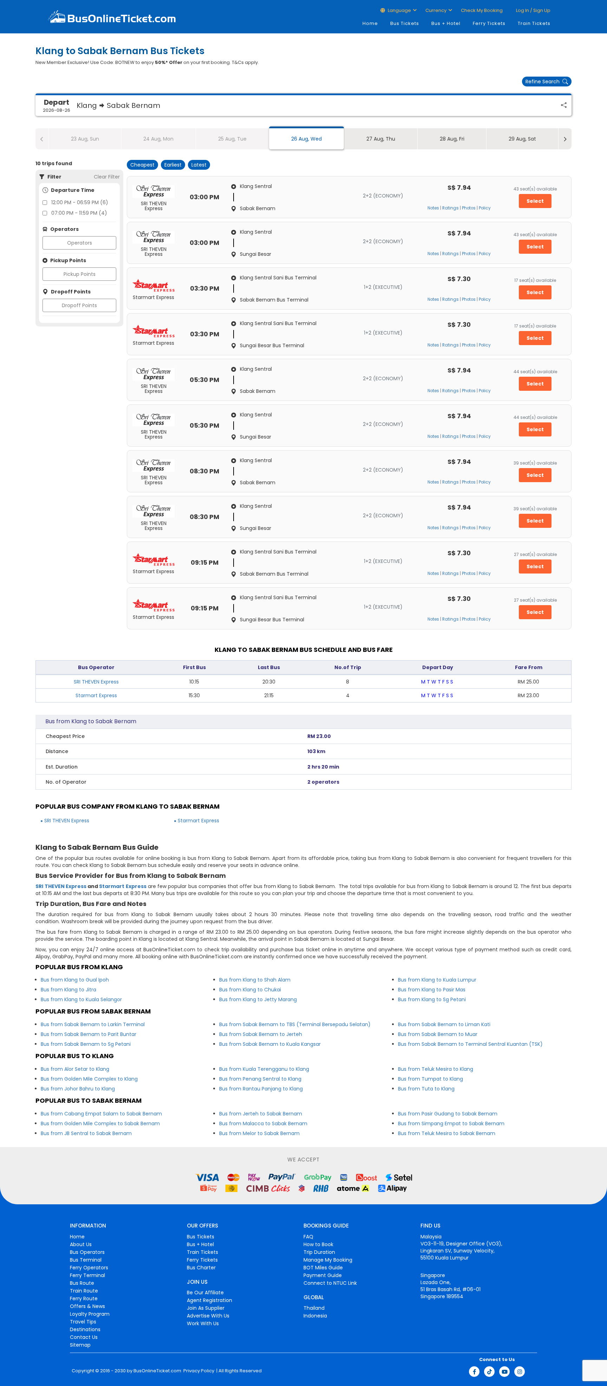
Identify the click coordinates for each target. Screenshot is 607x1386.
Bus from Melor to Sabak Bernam (259, 1133)
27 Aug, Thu (380, 138)
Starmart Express (96, 695)
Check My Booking (482, 10)
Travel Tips (83, 1321)
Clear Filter (107, 176)
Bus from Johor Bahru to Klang (78, 1088)
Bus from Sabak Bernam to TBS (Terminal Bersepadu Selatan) (295, 1024)
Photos (469, 208)
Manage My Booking (328, 1259)
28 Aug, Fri (452, 138)
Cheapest (142, 164)
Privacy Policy (198, 1371)
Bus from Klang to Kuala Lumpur (437, 979)
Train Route (84, 1290)
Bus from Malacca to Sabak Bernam (263, 1123)
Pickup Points (80, 274)
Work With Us (203, 1323)
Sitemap (80, 1344)
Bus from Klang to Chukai (250, 989)
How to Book (318, 1244)
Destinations (85, 1329)
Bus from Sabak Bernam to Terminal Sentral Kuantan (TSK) (470, 1044)
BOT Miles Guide (323, 1267)
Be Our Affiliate (205, 1292)
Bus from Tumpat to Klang (430, 1078)
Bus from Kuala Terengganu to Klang (264, 1069)
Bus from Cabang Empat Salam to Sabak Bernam (101, 1113)
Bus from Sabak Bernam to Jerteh (260, 1034)
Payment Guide (323, 1275)
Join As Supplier (205, 1307)
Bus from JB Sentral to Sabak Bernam (86, 1133)
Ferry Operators (89, 1267)
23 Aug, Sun (85, 138)
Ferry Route (84, 1298)
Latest (199, 164)
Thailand (314, 1307)
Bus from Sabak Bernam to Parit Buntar (88, 1034)
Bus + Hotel (446, 23)
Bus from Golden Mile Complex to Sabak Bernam (100, 1123)
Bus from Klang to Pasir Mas (431, 989)
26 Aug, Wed (306, 138)
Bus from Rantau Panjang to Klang (261, 1088)
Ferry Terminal (87, 1275)
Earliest (173, 164)
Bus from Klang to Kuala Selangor (81, 999)
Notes (433, 208)
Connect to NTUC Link (330, 1283)
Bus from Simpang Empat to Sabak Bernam (451, 1123)
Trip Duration (319, 1252)
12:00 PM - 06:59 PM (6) (79, 202)
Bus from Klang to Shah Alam (255, 979)
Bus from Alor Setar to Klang (75, 1069)
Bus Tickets (404, 23)
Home (370, 23)
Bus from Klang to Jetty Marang (258, 999)
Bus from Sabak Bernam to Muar (437, 1034)
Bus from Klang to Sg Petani (432, 999)
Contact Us (84, 1337)
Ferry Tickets (489, 23)
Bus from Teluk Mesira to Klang (435, 1069)
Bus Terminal (86, 1259)
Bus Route (82, 1283)
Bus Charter (201, 1267)
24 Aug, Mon (158, 138)
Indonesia (315, 1315)
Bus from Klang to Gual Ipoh (75, 979)
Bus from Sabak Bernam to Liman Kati (444, 1024)
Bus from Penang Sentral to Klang (260, 1078)
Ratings (450, 208)
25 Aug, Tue (232, 138)
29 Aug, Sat (522, 138)
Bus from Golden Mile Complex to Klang (89, 1078)
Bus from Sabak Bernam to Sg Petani (86, 1044)
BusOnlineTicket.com (157, 1371)
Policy (485, 208)
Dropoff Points (79, 305)
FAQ (308, 1236)
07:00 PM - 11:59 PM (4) (79, 212)
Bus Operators (87, 1252)
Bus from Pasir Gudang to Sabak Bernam (447, 1113)
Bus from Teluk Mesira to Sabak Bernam (446, 1133)
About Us (81, 1244)
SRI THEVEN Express (96, 681)
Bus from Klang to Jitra (68, 989)
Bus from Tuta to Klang (426, 1088)
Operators (79, 242)
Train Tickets (534, 23)
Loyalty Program (90, 1313)
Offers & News (87, 1306)
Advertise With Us (208, 1315)
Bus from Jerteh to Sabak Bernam (260, 1113)
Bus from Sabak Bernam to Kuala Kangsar (270, 1044)
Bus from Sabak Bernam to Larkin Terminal (93, 1024)
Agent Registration (209, 1300)
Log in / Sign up (532, 10)
